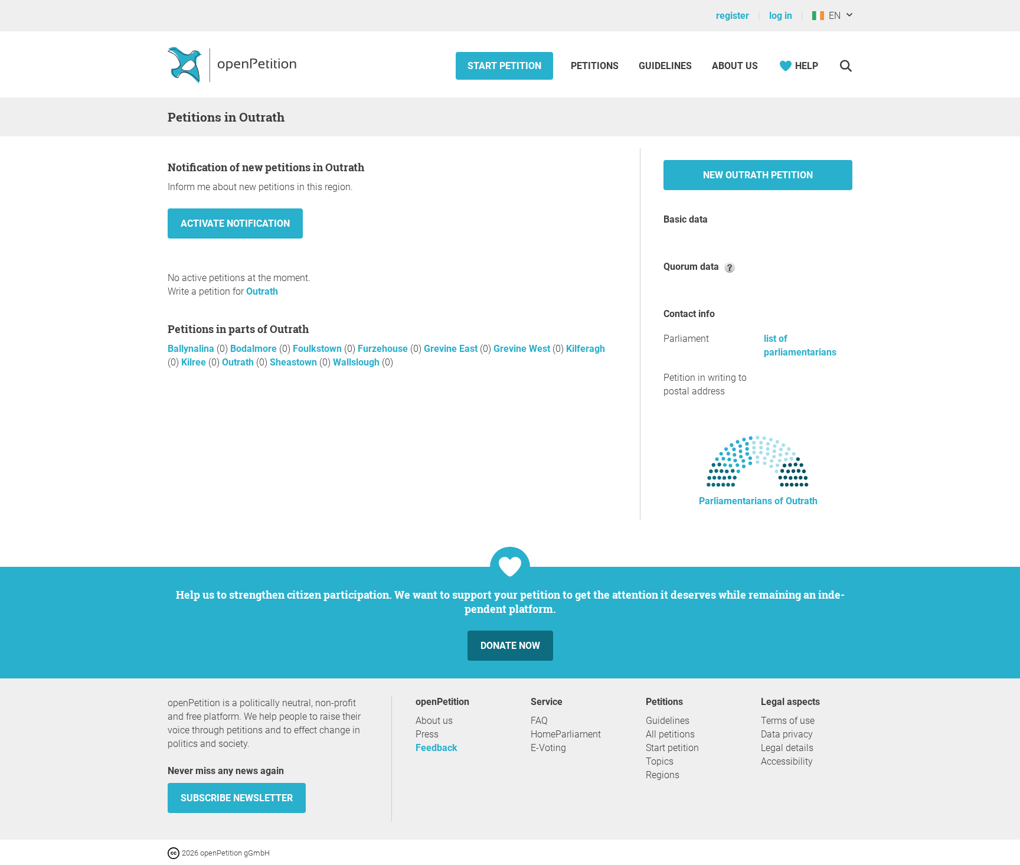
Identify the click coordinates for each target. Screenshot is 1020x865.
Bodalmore (254, 348)
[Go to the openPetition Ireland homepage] (233, 64)
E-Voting (548, 747)
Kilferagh (585, 348)
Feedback (436, 747)
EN (832, 15)
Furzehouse (384, 348)
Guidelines (665, 65)
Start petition (504, 65)
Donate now (510, 645)
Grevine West (522, 348)
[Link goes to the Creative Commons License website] (175, 852)
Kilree (194, 362)
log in (780, 15)
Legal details (787, 747)
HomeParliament (566, 734)
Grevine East (452, 348)
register (732, 15)
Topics (660, 761)
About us (735, 65)
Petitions (596, 65)
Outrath (262, 291)
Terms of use (788, 720)
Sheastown (294, 362)
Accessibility (787, 761)
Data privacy (787, 734)
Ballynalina (192, 348)
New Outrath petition (758, 175)
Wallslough (357, 362)
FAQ (539, 720)
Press (427, 734)
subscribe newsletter (237, 798)
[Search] (845, 66)
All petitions (670, 734)
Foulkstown (318, 348)
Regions (662, 775)
